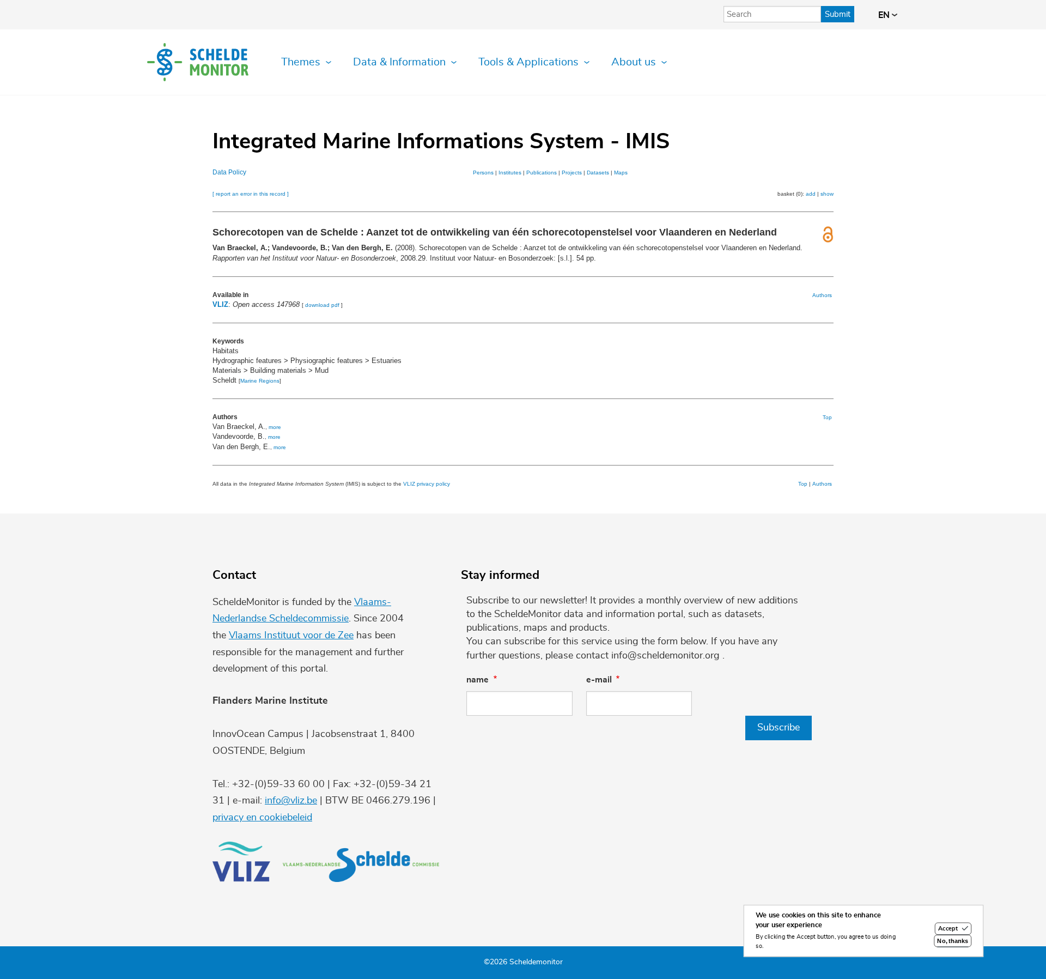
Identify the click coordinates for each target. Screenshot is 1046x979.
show (827, 194)
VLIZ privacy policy (426, 484)
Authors (822, 295)
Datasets (598, 173)
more (275, 427)
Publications (541, 173)
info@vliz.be (291, 801)
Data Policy (229, 172)
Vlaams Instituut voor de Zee (291, 635)
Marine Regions (259, 381)
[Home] (197, 62)
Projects (572, 173)
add (811, 194)
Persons (483, 173)
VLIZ (220, 304)
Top (827, 417)
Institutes (509, 173)
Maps (621, 173)
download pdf (322, 305)
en (885, 15)
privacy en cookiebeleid (262, 818)
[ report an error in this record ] (250, 194)
